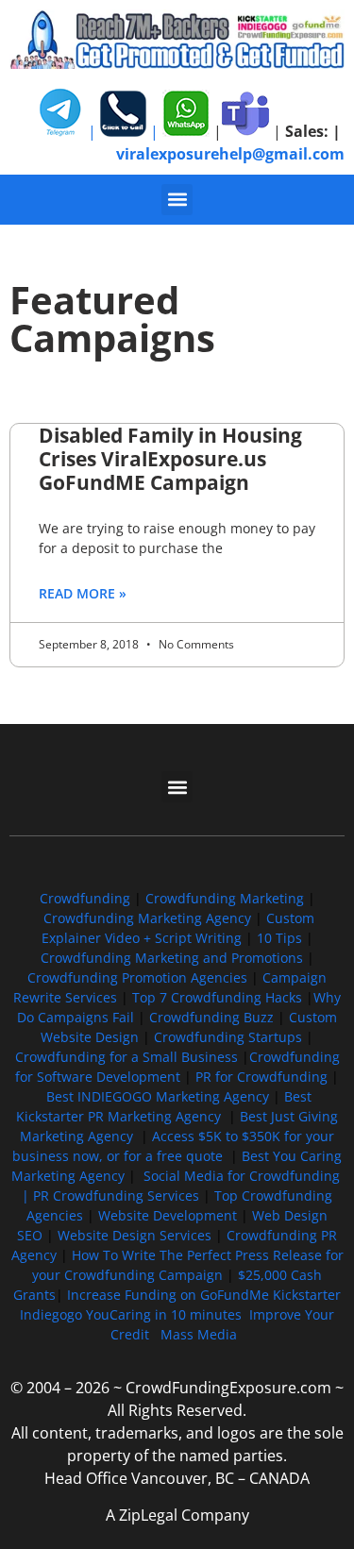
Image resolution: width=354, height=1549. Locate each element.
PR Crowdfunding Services (116, 1195)
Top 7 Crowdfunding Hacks (217, 997)
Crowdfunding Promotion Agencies (137, 977)
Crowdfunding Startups (228, 1037)
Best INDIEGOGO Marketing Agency (157, 1096)
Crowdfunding (85, 898)
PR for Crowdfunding (261, 1077)
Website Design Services (134, 1235)
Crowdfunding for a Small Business (126, 1057)
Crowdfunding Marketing (226, 898)
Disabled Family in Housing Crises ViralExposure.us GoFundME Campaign (170, 459)
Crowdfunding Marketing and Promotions (172, 958)
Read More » (82, 593)
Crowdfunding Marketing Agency (147, 918)
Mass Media (198, 1334)
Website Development (167, 1215)
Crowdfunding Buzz (211, 1017)
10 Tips (279, 938)
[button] (177, 199)
